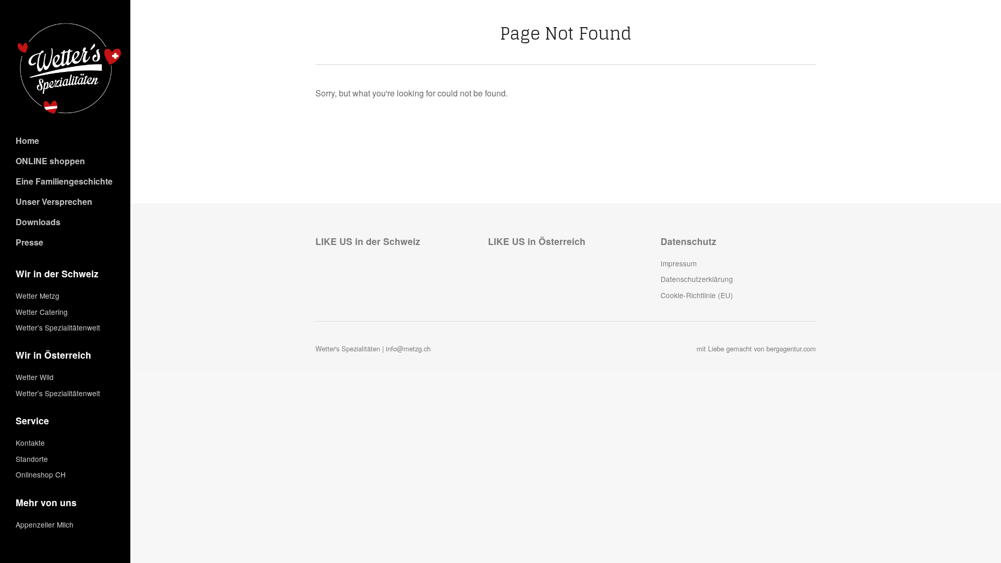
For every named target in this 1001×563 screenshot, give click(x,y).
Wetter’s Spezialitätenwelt (58, 327)
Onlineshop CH (41, 474)
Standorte (32, 459)
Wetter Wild (35, 377)
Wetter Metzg (37, 295)
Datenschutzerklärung (697, 279)
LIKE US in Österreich (536, 241)
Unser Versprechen (54, 201)
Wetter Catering (42, 312)
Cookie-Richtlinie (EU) (697, 295)
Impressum (679, 263)
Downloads (38, 222)
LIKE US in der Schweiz (367, 241)
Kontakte (30, 442)
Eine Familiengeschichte (64, 181)
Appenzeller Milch (45, 524)
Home (27, 140)
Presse (29, 242)
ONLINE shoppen (50, 161)
